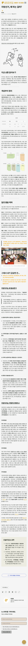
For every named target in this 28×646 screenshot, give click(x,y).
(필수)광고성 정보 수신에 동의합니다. (10, 628)
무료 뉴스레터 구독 (6, 632)
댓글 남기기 (14, 14)
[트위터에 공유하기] (2, 592)
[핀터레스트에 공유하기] (12, 592)
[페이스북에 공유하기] (6, 592)
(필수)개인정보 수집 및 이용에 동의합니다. (11, 626)
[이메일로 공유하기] (15, 592)
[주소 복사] (19, 592)
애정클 (12, 598)
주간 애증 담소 (5, 587)
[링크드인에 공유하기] (9, 592)
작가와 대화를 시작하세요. (15, 575)
